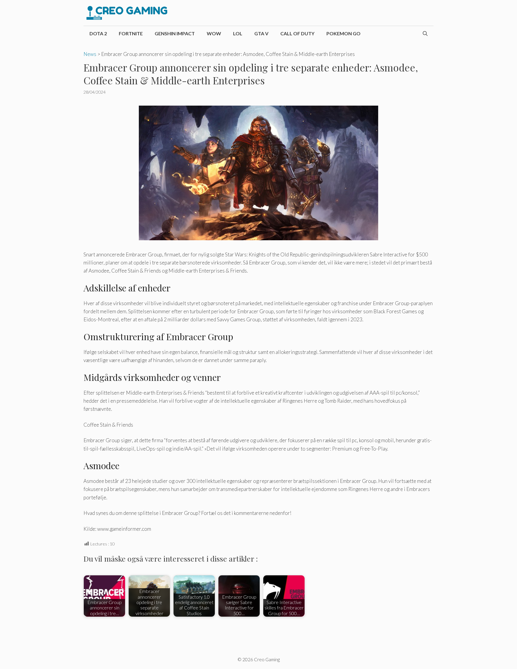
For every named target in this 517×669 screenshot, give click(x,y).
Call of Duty (297, 33)
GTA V (261, 33)
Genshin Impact (175, 33)
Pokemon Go (343, 33)
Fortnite (131, 33)
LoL (237, 33)
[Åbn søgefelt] (425, 33)
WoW (214, 33)
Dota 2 (98, 33)
